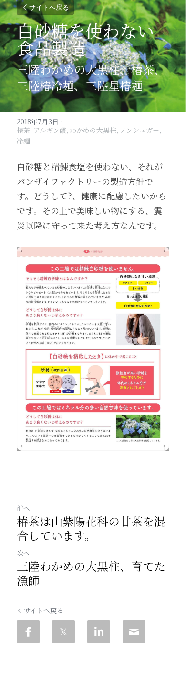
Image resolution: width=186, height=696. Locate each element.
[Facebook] (28, 631)
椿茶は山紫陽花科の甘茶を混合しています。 (91, 528)
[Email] (134, 631)
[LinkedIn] (98, 631)
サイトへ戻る (49, 7)
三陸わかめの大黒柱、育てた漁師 (91, 573)
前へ (23, 508)
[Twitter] (63, 631)
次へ (23, 553)
